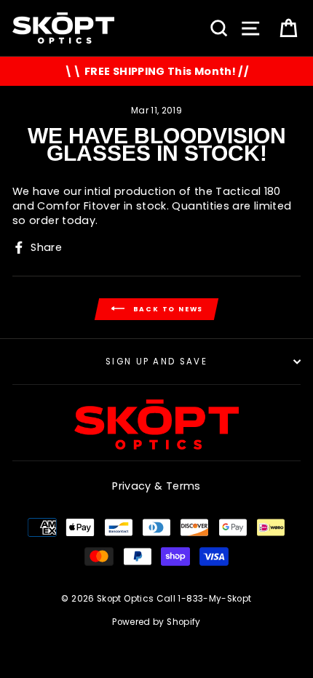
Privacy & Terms (156, 486)
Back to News (166, 308)
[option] (156, 71)
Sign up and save (156, 361)
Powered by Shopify (156, 622)
